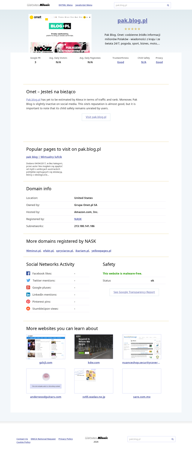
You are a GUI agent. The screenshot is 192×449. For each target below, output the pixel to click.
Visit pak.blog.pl (96, 117)
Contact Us (22, 438)
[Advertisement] (96, 74)
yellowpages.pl (101, 250)
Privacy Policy (65, 438)
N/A (143, 62)
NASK (78, 219)
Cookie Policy (23, 442)
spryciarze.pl (64, 250)
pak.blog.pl (132, 20)
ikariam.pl (82, 250)
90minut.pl (33, 250)
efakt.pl (48, 250)
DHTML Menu (66, 5)
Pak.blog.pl (33, 99)
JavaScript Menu (83, 5)
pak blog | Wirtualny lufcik (44, 157)
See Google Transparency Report (134, 292)
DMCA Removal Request (43, 438)
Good (120, 62)
